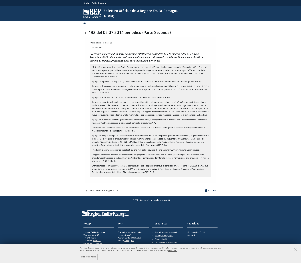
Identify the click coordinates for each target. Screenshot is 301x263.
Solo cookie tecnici (88, 257)
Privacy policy (172, 250)
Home (85, 23)
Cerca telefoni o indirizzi (92, 243)
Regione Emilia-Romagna (94, 3)
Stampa (212, 190)
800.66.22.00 (136, 237)
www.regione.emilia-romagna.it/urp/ (130, 233)
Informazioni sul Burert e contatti (196, 233)
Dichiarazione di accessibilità (166, 242)
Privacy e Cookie (161, 239)
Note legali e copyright (164, 235)
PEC (132, 240)
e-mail (127, 240)
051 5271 (97, 240)
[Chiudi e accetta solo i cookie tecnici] (295, 249)
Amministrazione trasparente (166, 232)
